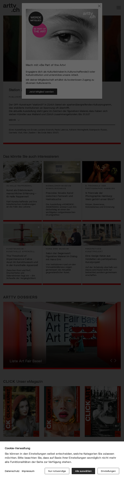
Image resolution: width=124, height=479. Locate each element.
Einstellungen (108, 470)
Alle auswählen (83, 470)
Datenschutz (12, 470)
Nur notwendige (57, 470)
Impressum (28, 470)
